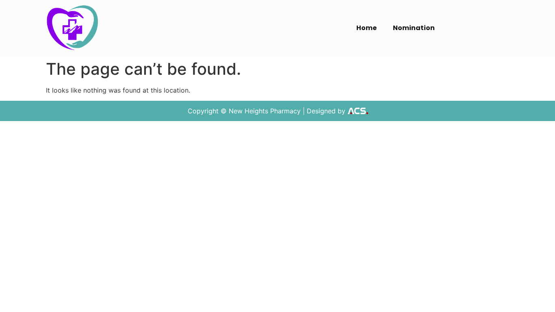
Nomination (414, 27)
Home (366, 27)
